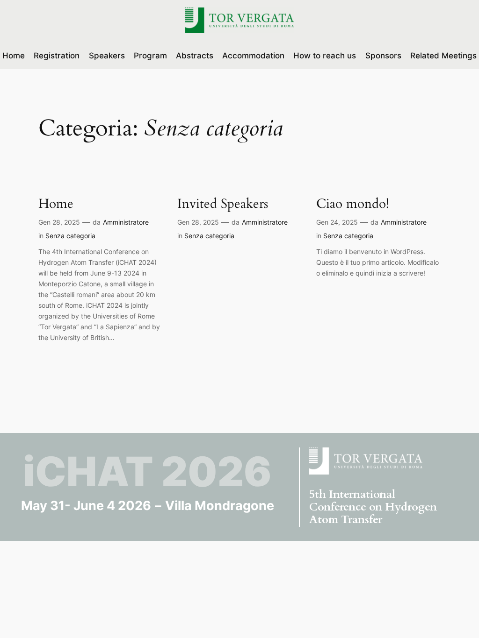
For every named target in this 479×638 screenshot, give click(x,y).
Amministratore (126, 222)
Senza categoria (70, 236)
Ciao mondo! (352, 204)
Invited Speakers (222, 204)
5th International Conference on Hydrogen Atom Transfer (373, 507)
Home (55, 204)
